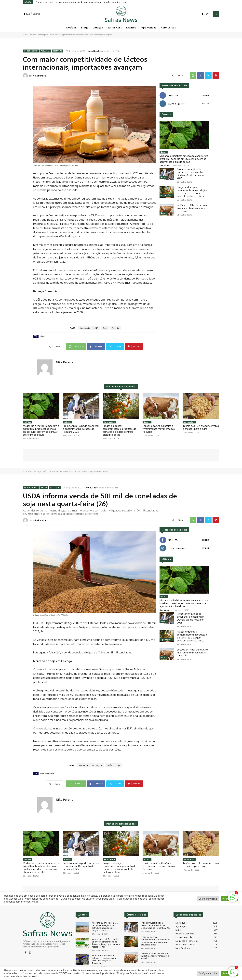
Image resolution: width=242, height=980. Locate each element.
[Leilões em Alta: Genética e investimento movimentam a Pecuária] (167, 210)
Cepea (42, 336)
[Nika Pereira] (26, 75)
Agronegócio (43, 35)
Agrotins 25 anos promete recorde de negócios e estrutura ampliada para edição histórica (105, 926)
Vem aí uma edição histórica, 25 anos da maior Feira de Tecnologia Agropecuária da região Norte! (106, 943)
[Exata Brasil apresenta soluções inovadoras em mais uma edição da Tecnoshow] (82, 959)
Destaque (57, 51)
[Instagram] (207, 14)
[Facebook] (202, 14)
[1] (232, 973)
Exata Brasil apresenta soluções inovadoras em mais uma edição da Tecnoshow (104, 959)
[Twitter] (208, 75)
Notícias (32, 35)
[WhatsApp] (193, 75)
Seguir (205, 103)
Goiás (105, 328)
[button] (216, 14)
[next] (217, 2)
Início (25, 35)
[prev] (212, 2)
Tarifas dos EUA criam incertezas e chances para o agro (201, 427)
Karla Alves (165, 165)
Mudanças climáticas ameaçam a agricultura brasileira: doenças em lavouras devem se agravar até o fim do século (184, 158)
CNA (96, 328)
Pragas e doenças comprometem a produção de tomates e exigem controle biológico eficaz (192, 192)
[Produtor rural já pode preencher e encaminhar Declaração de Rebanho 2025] (167, 174)
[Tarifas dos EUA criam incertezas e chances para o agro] (201, 406)
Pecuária (45, 51)
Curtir (205, 95)
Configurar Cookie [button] (208, 973)
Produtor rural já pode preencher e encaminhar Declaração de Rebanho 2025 (190, 174)
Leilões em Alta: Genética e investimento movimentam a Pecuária (68, 2)
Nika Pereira (39, 75)
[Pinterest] (216, 75)
